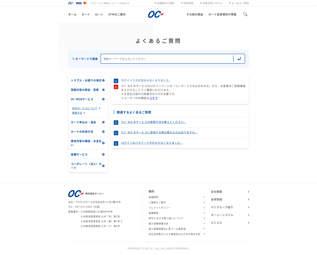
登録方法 (77, 113)
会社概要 (216, 191)
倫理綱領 (153, 212)
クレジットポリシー (160, 207)
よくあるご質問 (240, 3)
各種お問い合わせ (212, 3)
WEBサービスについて (84, 108)
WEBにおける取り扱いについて (166, 218)
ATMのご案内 (117, 14)
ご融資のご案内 (157, 202)
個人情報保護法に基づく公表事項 (167, 228)
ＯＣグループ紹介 (222, 207)
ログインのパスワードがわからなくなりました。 (152, 143)
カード (86, 14)
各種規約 (153, 197)
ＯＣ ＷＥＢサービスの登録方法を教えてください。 (153, 122)
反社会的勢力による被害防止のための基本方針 (175, 234)
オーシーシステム (222, 215)
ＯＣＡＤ (216, 223)
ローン (99, 14)
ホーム (72, 14)
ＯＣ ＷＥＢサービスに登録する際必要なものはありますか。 (159, 132)
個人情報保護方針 (158, 223)
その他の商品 (194, 14)
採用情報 (188, 3)
